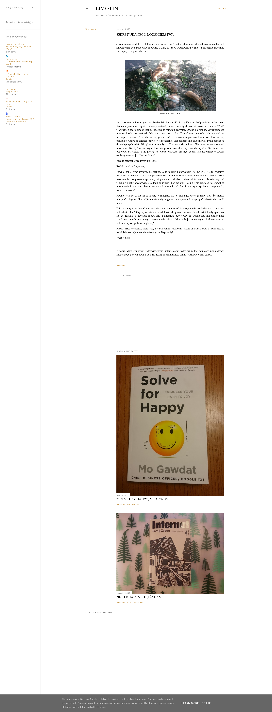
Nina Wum (11, 89)
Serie (141, 15)
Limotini (107, 8)
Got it (206, 703)
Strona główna (105, 15)
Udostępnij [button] (90, 29)
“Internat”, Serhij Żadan (138, 597)
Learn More (190, 703)
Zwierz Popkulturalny (16, 44)
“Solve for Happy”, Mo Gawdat (143, 499)
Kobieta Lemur (13, 116)
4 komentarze (133, 504)
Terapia (9, 106)
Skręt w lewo (12, 91)
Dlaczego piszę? (126, 15)
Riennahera (11, 59)
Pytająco (10, 79)
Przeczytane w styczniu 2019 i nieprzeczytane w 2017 (20, 120)
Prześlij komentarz (135, 602)
